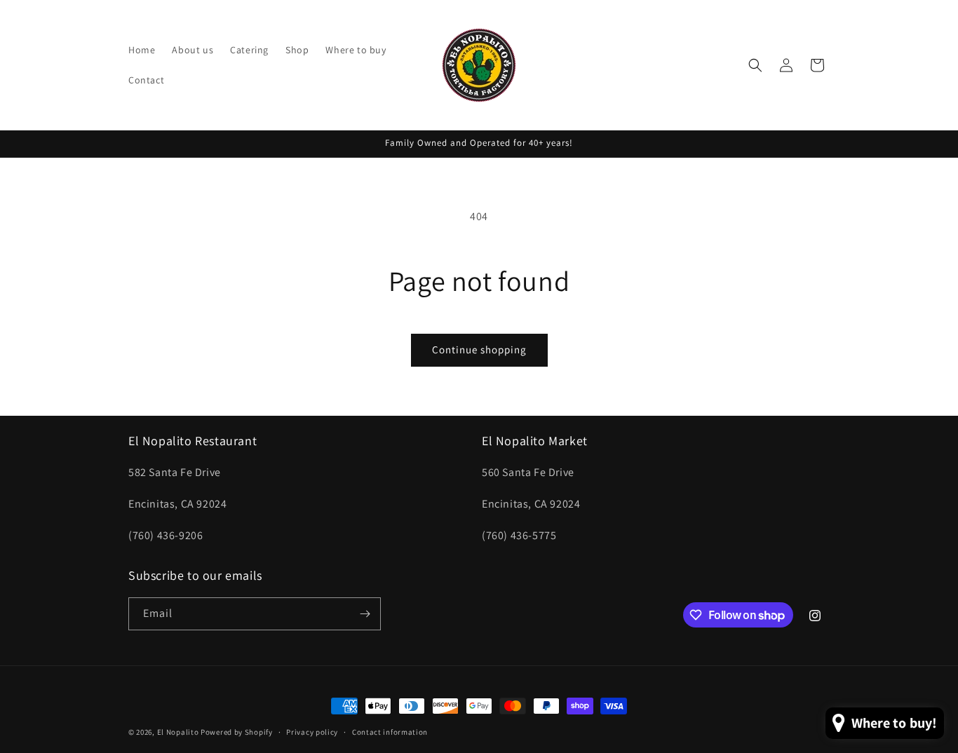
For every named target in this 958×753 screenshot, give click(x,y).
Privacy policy (312, 732)
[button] (755, 65)
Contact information (390, 732)
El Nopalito (178, 732)
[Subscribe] (364, 613)
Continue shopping (479, 349)
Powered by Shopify (237, 732)
